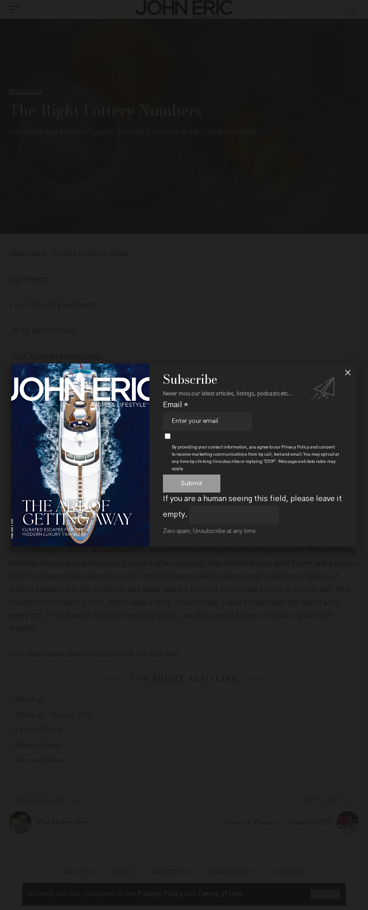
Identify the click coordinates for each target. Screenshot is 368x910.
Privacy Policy (295, 447)
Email (175, 404)
